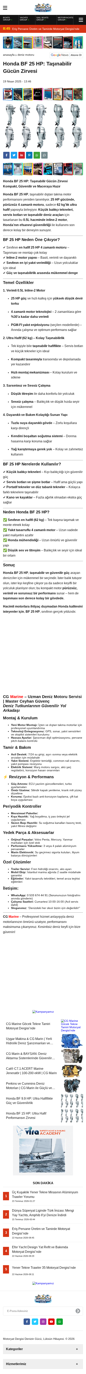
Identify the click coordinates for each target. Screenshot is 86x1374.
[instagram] (43, 1321)
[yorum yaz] (44, 155)
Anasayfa (9, 54)
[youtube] (51, 1321)
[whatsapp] (59, 1321)
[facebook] (6, 155)
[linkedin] (21, 155)
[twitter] (14, 155)
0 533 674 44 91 (37, 895)
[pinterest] (29, 155)
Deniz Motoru (26, 54)
